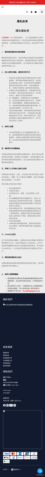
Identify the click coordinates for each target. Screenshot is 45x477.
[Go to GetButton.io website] (40, 475)
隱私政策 (6, 355)
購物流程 (6, 353)
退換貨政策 (6, 363)
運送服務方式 (7, 358)
